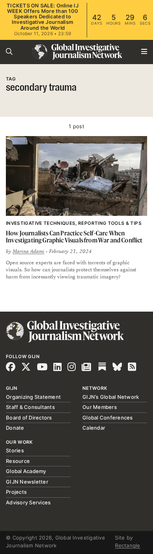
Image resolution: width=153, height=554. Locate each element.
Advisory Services (28, 502)
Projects (16, 492)
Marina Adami (28, 251)
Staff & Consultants (30, 407)
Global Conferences (107, 417)
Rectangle (127, 545)
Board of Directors (29, 417)
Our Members (99, 407)
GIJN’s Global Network (110, 397)
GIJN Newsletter (27, 482)
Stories (15, 450)
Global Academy (26, 471)
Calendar (93, 428)
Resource (18, 461)
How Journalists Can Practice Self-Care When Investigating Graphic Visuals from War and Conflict (74, 236)
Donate (15, 428)
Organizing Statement (33, 397)
